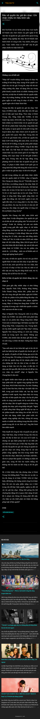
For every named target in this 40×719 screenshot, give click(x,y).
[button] (3, 24)
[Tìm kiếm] (37, 3)
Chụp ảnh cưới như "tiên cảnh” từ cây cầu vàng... (15, 559)
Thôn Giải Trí (9, 3)
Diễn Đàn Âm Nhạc (8, 512)
